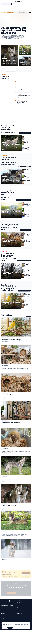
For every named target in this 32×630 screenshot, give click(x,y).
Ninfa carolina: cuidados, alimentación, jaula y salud (11, 422)
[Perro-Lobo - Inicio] (8, 601)
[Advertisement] (16, 19)
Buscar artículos (28, 315)
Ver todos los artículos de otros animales (24, 290)
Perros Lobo (18, 602)
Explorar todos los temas (4, 87)
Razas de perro (19, 604)
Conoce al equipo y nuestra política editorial (7, 605)
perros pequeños (8, 70)
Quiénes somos (3, 615)
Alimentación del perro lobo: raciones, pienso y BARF (11, 477)
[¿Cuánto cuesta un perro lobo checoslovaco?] (16, 493)
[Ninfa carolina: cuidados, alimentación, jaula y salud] (16, 410)
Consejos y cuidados (21, 592)
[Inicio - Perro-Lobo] (17, 1)
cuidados (7, 69)
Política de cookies (3, 620)
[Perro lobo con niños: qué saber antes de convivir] (16, 548)
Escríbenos (25, 575)
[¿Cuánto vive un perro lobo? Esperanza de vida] (16, 520)
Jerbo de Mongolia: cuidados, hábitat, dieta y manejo (11, 394)
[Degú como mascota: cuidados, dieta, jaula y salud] (16, 354)
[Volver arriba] (30, 628)
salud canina (17, 69)
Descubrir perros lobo (11, 592)
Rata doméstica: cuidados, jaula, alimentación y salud (11, 450)
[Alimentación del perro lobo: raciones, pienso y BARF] (16, 465)
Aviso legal (2, 618)
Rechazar (5, 627)
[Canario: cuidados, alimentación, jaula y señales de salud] (16, 327)
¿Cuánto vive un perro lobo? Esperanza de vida (10, 533)
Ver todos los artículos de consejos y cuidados (23, 199)
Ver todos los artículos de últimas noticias (24, 260)
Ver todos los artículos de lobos (25, 229)
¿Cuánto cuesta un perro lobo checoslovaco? (9, 505)
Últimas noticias (4, 42)
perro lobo (13, 69)
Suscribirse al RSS (26, 572)
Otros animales (11, 42)
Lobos (17, 607)
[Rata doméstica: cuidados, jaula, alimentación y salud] (16, 437)
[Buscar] (11, 4)
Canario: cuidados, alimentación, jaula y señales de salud (11, 339)
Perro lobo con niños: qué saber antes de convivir (10, 560)
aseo (20, 69)
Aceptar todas (10, 627)
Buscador (2, 625)
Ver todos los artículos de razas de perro (24, 166)
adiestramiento (13, 70)
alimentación (24, 69)
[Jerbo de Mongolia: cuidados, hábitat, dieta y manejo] (16, 382)
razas (10, 69)
